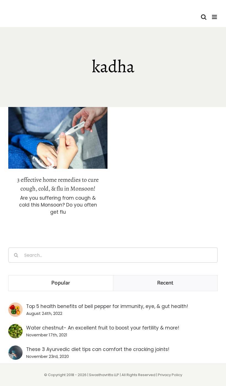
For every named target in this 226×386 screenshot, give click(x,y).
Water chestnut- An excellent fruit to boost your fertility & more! (102, 328)
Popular (60, 283)
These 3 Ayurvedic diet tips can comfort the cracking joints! (97, 349)
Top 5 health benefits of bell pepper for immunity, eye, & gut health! (107, 306)
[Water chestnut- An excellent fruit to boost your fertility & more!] (15, 327)
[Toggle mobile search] (203, 17)
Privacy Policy (170, 374)
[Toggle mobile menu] (215, 17)
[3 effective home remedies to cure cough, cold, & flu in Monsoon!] (57, 138)
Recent (165, 283)
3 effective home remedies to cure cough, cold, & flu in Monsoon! (58, 128)
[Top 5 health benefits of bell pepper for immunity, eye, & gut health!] (15, 306)
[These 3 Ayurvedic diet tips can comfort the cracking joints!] (15, 349)
